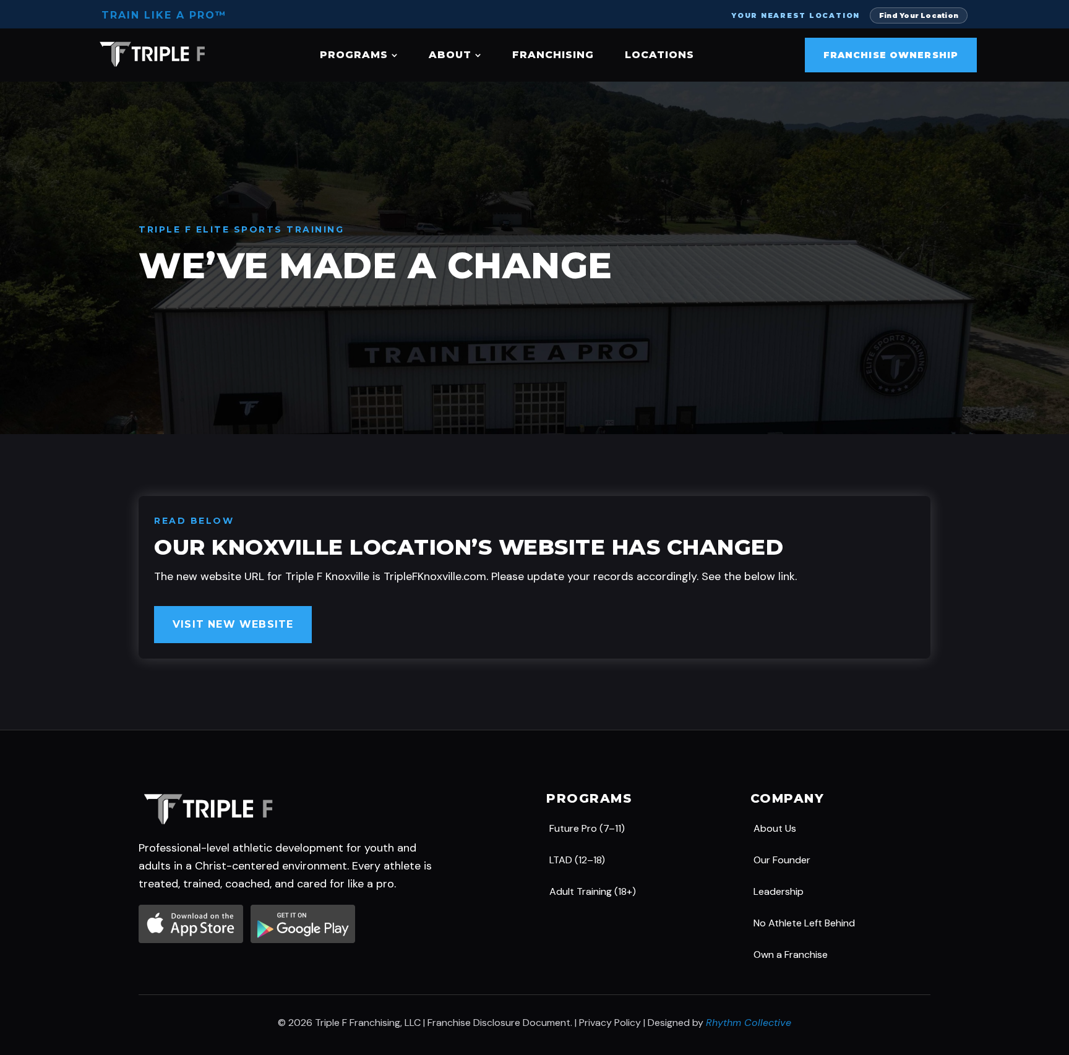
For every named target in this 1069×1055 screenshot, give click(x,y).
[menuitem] (358, 55)
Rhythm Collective (748, 1022)
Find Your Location (918, 15)
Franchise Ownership (890, 55)
